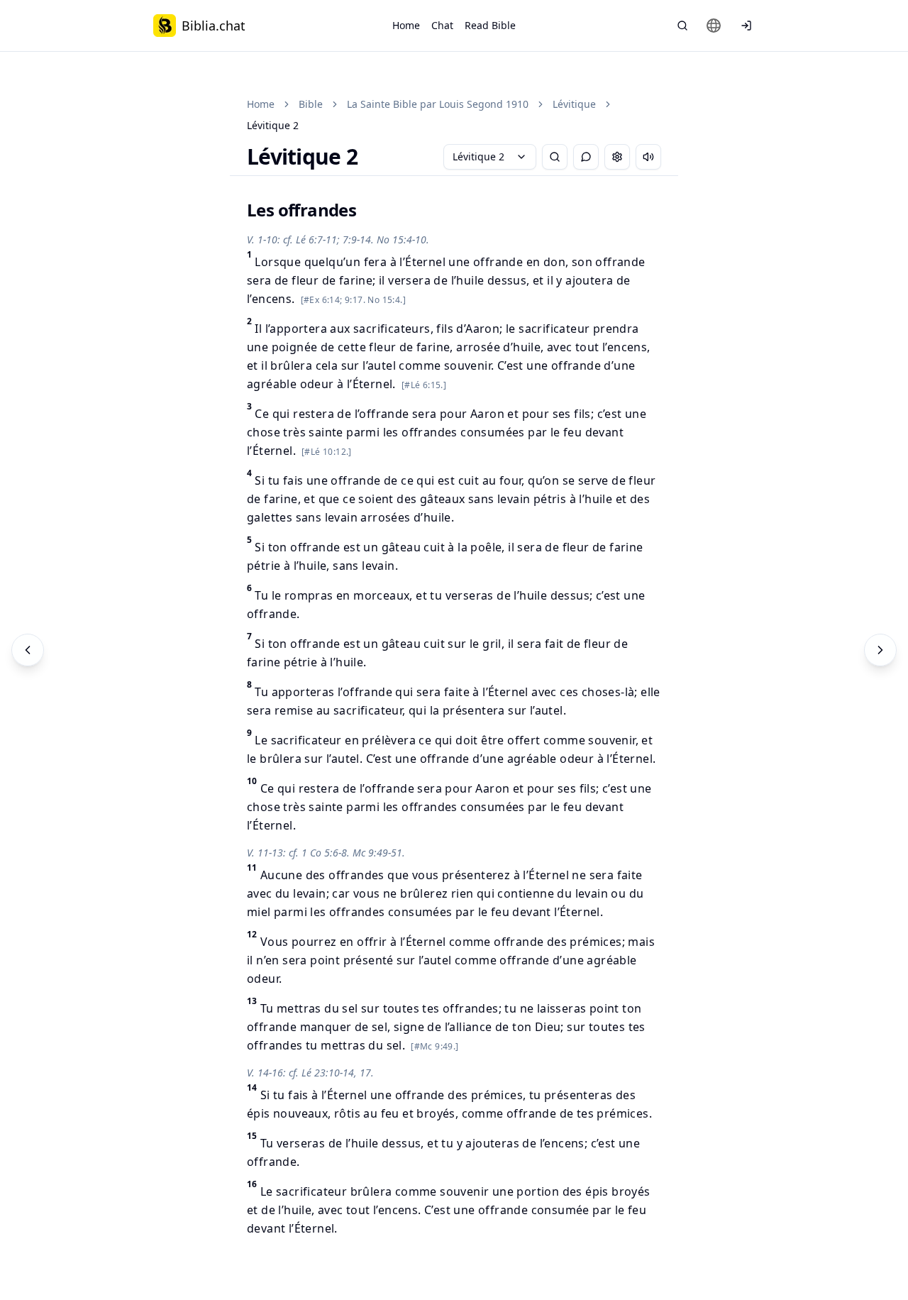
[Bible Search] (682, 25)
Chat (442, 25)
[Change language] (713, 25)
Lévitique (574, 104)
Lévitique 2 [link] (273, 125)
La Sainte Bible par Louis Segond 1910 (437, 104)
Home (406, 25)
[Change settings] (617, 157)
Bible (311, 104)
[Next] (880, 650)
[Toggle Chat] (586, 157)
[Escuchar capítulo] (648, 157)
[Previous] (27, 650)
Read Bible (490, 25)
